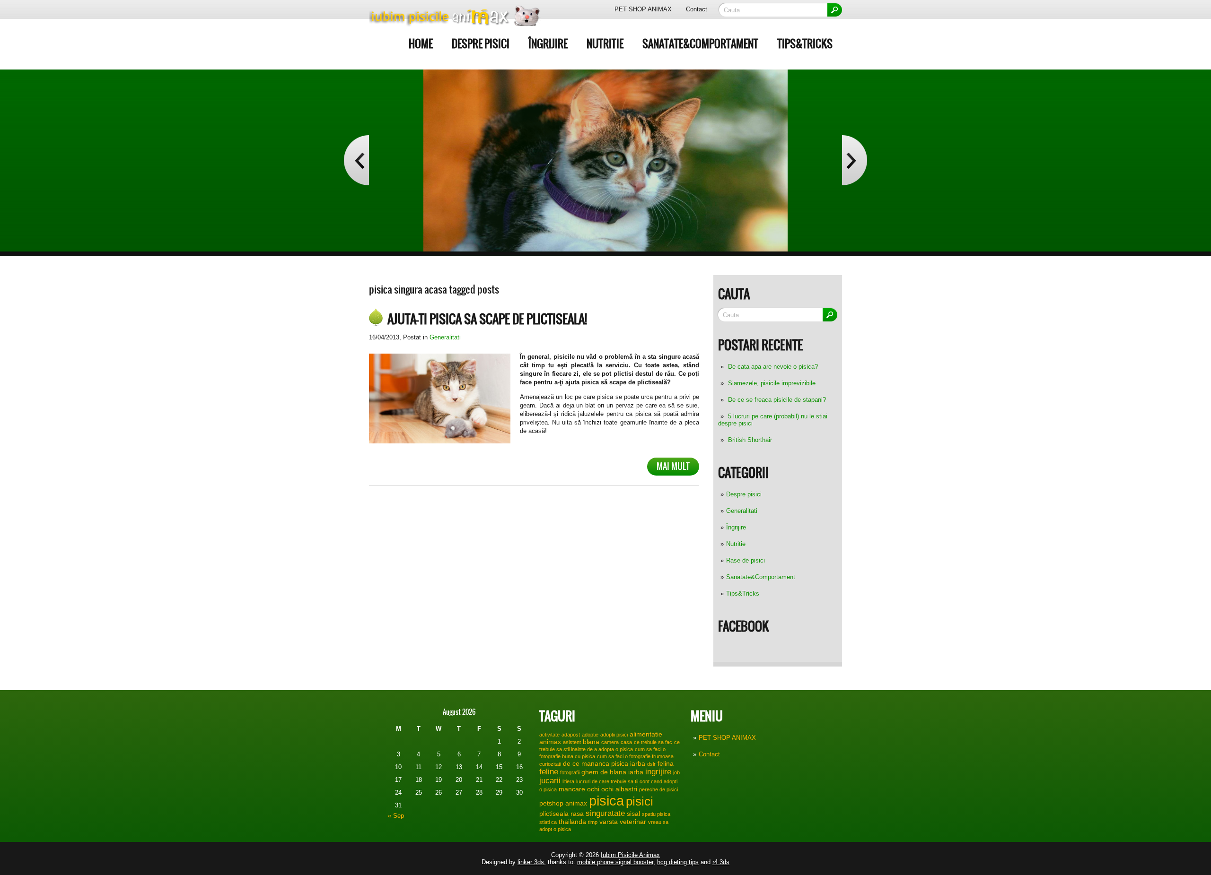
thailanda (572, 821)
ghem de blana (603, 772)
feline (548, 771)
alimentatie (646, 734)
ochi (593, 789)
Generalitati (741, 510)
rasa (577, 813)
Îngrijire (548, 44)
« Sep (396, 815)
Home (421, 44)
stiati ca (548, 822)
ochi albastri (619, 789)
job (676, 772)
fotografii (569, 772)
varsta (608, 821)
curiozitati (550, 764)
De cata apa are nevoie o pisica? (773, 366)
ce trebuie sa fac (653, 742)
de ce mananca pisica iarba (604, 763)
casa (626, 742)
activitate (549, 734)
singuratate (605, 813)
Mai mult (673, 466)
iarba (635, 772)
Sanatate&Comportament (700, 44)
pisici (639, 801)
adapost (571, 734)
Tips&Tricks (805, 44)
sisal (633, 813)
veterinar (633, 821)
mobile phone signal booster (615, 862)
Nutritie (605, 44)
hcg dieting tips (678, 862)
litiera (568, 781)
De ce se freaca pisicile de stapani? (777, 399)
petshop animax (563, 803)
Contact (696, 9)
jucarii (550, 780)
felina (666, 763)
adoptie (590, 734)
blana (591, 741)
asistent (572, 742)
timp (592, 822)
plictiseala (554, 813)
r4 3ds (720, 862)
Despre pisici (480, 44)
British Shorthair (750, 439)
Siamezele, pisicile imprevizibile (772, 383)
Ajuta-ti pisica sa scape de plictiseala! (487, 319)
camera (610, 742)
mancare (572, 789)
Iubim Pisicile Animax (630, 854)
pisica (606, 800)
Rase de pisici (745, 560)
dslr (651, 764)
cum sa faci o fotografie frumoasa (635, 756)
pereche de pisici (658, 789)
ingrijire (658, 771)
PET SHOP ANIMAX (643, 9)
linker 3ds (531, 862)
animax (550, 741)
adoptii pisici (614, 734)
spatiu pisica (656, 814)
